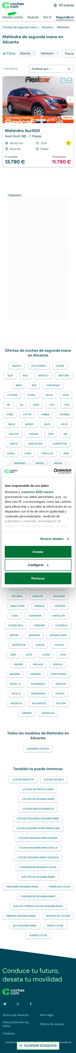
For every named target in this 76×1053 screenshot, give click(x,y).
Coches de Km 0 (54, 779)
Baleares (59, 596)
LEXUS (10, 453)
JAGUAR (33, 434)
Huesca (59, 645)
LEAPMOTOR (59, 443)
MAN (66, 453)
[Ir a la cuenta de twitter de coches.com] (5, 1004)
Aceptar (38, 551)
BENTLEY (43, 375)
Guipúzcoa (19, 645)
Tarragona (38, 693)
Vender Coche (38, 935)
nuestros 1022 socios (37, 492)
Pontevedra (58, 674)
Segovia (61, 684)
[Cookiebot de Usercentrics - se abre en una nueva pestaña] (54, 471)
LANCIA (13, 443)
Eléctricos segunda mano (38, 877)
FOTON (27, 414)
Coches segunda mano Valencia (38, 857)
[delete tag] (34, 53)
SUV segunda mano (25, 925)
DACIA (49, 395)
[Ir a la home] (13, 5)
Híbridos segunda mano (21, 916)
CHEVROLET (53, 385)
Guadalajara (58, 635)
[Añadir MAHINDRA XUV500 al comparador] (69, 80)
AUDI (10, 375)
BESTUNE (64, 375)
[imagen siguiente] (70, 99)
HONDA (45, 414)
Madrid (18, 664)
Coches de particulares (38, 789)
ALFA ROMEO (38, 365)
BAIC (25, 375)
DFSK (66, 395)
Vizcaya (61, 703)
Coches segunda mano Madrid (38, 838)
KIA (65, 434)
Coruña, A (61, 625)
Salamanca (38, 684)
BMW (19, 385)
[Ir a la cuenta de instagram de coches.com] (18, 1004)
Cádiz (14, 615)
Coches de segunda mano (38, 799)
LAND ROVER (35, 443)
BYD (34, 385)
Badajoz (38, 596)
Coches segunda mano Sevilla (38, 847)
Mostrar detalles (52, 538)
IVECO (64, 424)
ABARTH (16, 365)
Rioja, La (15, 684)
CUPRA (31, 395)
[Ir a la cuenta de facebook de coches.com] (31, 1004)
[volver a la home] (13, 992)
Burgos (39, 606)
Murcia (57, 664)
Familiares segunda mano (22, 886)
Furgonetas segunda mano (38, 896)
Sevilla (16, 693)
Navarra (15, 674)
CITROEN (12, 395)
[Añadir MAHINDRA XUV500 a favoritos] (62, 80)
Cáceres (59, 606)
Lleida (46, 654)
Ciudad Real (15, 625)
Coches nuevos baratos (38, 808)
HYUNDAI (65, 414)
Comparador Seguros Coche (38, 867)
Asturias (16, 596)
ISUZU (47, 424)
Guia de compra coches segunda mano (38, 906)
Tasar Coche (55, 925)
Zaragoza (48, 713)
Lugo (63, 654)
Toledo (59, 693)
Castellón (58, 615)
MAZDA (58, 463)
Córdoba (39, 625)
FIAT (66, 404)
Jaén (13, 654)
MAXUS (40, 463)
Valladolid (39, 703)
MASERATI (20, 463)
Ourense (35, 674)
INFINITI (29, 424)
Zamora (27, 713)
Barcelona (18, 606)
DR (8, 404)
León (29, 654)
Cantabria (34, 615)
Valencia (16, 703)
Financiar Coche (59, 886)
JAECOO (13, 434)
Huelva (40, 645)
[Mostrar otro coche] (38, 120)
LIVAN (28, 453)
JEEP (51, 434)
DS (21, 404)
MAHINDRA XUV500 (38, 748)
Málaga (38, 664)
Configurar (36, 565)
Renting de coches (58, 916)
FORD (10, 414)
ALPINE (60, 365)
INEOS (11, 424)
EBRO (36, 404)
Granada (34, 635)
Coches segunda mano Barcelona (38, 828)
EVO (51, 404)
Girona (14, 635)
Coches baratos (23, 779)
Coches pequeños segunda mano (38, 818)
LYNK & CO (47, 453)
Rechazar (38, 578)
